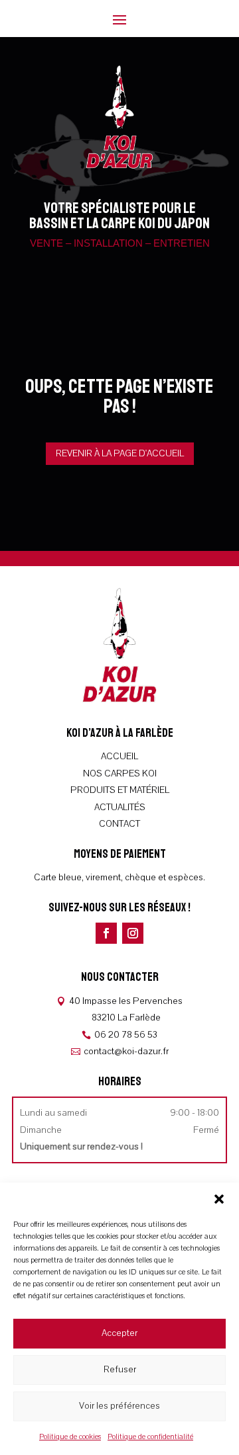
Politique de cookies (70, 1437)
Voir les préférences (119, 1405)
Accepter (119, 1333)
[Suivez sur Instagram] (132, 933)
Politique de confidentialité (150, 1437)
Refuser (120, 1369)
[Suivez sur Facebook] (106, 933)
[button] (219, 1199)
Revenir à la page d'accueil (120, 453)
